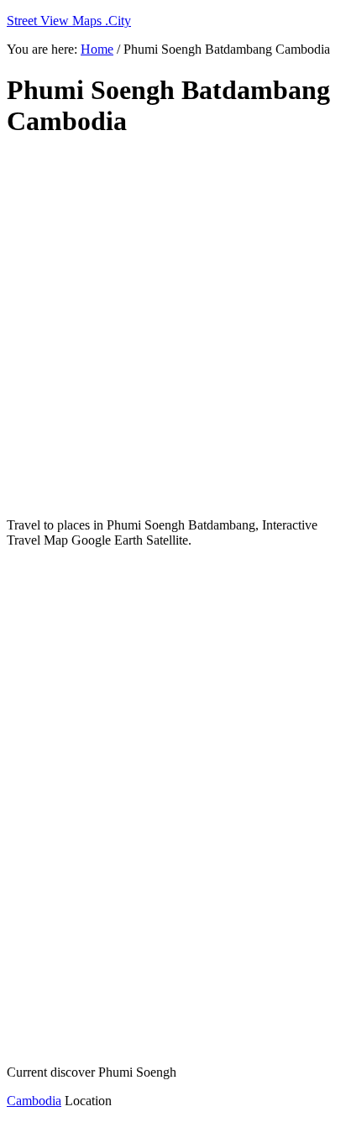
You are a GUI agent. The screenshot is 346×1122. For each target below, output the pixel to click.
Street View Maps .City (69, 20)
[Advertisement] (173, 328)
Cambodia (34, 1100)
